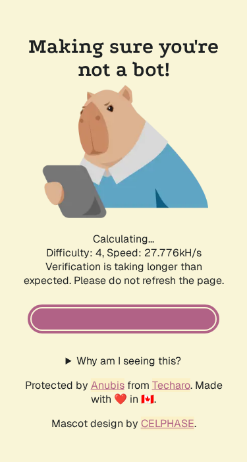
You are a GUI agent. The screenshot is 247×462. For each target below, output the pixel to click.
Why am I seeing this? (128, 361)
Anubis (107, 385)
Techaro (171, 385)
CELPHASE (167, 423)
